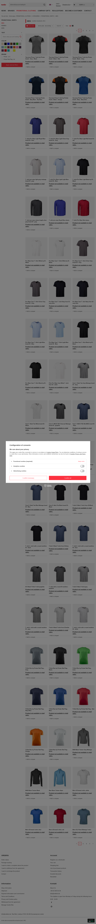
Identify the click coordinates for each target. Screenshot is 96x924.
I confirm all (67, 478)
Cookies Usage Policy (52, 452)
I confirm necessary (28, 478)
